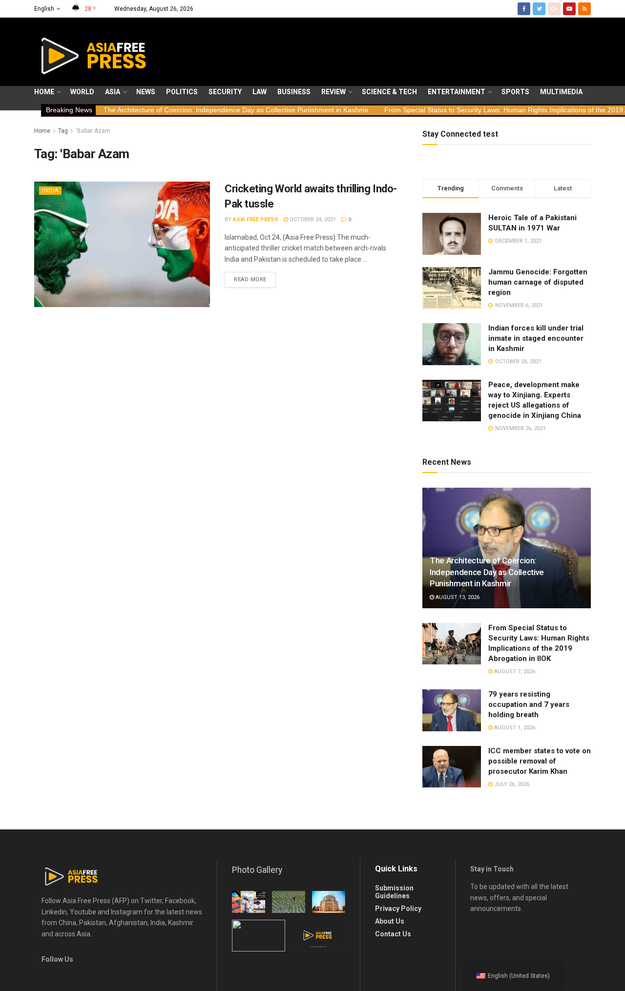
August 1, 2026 (514, 727)
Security (225, 92)
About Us (389, 921)
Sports (515, 92)
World (82, 92)
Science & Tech (389, 92)
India (50, 190)
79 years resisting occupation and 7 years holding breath (528, 704)
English (44, 8)
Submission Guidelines (394, 892)
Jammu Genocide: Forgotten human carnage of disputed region (537, 282)
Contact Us (393, 934)
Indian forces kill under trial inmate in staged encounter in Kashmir (535, 338)
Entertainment (456, 92)
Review (333, 92)
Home (44, 92)
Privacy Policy (398, 908)
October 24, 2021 (312, 219)
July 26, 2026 (511, 784)
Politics (182, 92)
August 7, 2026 (514, 671)
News (145, 92)
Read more (250, 279)
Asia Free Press (255, 219)
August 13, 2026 (456, 597)
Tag (63, 130)
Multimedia (561, 92)
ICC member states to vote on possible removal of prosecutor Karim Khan (539, 761)
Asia (112, 92)
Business (294, 92)
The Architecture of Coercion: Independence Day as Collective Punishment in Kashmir (236, 110)
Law (259, 92)
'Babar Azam (93, 130)
